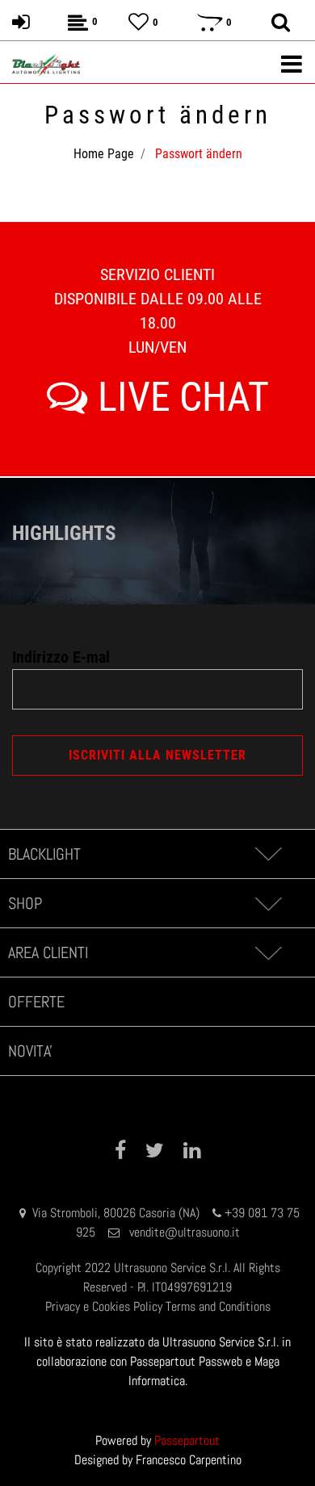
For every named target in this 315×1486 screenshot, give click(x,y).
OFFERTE (36, 1001)
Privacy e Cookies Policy (103, 1306)
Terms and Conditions (218, 1306)
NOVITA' (30, 1050)
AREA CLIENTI (48, 952)
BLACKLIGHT (44, 853)
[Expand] (268, 854)
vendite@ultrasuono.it (184, 1232)
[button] (157, 755)
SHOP (25, 903)
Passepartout (187, 1440)
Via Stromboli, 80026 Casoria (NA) (116, 1212)
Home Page (104, 153)
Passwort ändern (198, 153)
